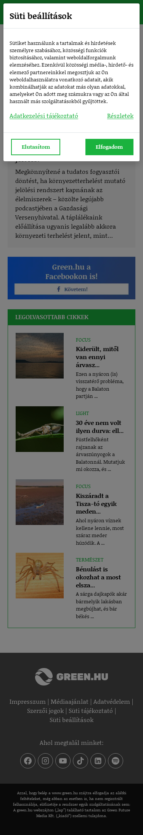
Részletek (120, 115)
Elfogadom (109, 147)
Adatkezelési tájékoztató (44, 115)
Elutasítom (36, 147)
